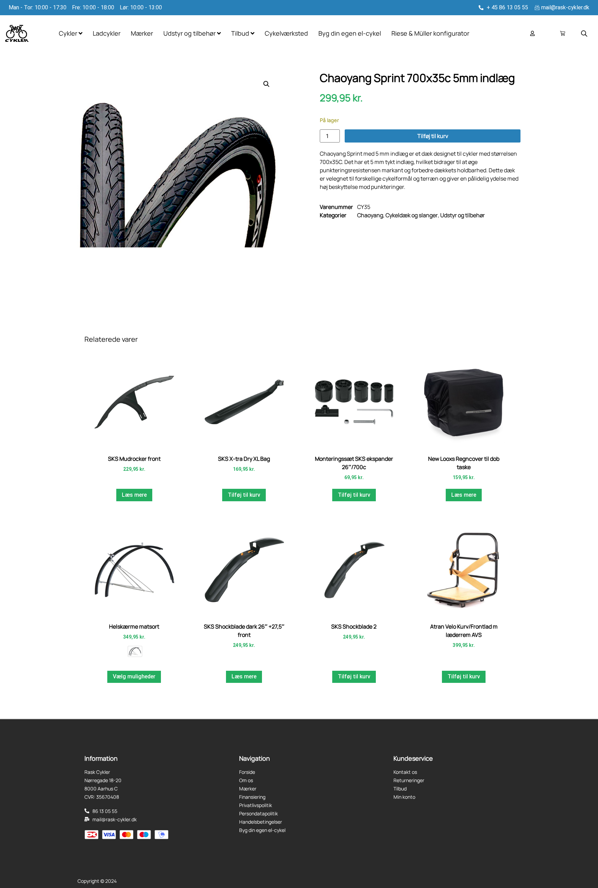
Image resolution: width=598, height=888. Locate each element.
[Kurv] (562, 33)
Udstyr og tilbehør (462, 215)
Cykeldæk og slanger (412, 215)
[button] (266, 84)
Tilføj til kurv (432, 136)
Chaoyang (370, 215)
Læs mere (134, 495)
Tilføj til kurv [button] (244, 495)
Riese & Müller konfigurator (430, 33)
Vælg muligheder (134, 676)
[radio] (135, 651)
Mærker (142, 33)
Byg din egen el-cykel (349, 33)
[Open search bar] (584, 33)
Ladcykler (106, 33)
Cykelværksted (286, 33)
